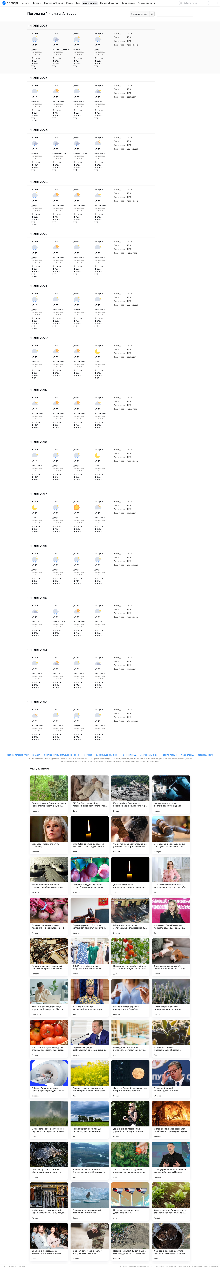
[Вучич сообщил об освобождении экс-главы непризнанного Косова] (171, 1079)
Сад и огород (187, 755)
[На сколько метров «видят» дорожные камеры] (130, 1201)
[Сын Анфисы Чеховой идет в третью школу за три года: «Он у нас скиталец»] (171, 876)
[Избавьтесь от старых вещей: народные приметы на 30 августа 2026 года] (49, 1201)
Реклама (22, 1266)
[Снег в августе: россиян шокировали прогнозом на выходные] (171, 998)
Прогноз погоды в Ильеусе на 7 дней (100, 755)
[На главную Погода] (12, 3)
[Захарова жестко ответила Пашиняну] (49, 835)
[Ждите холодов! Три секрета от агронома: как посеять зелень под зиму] (171, 1201)
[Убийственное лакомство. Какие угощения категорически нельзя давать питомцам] (130, 835)
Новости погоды (169, 755)
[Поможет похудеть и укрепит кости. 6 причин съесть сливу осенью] (90, 876)
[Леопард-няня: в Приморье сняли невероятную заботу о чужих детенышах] (49, 794)
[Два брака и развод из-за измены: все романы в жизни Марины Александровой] (49, 1242)
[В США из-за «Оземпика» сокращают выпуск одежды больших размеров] (90, 957)
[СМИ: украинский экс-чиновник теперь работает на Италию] (171, 1161)
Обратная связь (184, 1266)
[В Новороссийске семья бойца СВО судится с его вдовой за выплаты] (171, 835)
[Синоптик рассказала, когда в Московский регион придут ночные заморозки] (49, 1161)
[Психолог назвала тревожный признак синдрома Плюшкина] (49, 957)
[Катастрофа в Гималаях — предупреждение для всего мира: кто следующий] (130, 794)
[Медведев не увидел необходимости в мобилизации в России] (90, 1039)
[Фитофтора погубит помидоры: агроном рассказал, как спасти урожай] (49, 1039)
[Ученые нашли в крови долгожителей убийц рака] (171, 794)
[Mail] (4, 3)
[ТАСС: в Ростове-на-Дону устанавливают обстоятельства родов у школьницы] (90, 794)
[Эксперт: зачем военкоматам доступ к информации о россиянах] (90, 1242)
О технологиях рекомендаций (165, 1266)
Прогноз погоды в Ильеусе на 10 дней (139, 755)
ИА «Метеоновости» (210, 1266)
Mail (4, 1266)
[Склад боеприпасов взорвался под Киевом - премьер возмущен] (171, 1120)
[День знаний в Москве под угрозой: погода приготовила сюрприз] (130, 1120)
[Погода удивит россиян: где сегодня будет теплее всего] (90, 1120)
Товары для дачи (206, 755)
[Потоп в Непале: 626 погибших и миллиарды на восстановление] (130, 1242)
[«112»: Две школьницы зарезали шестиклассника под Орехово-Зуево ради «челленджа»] (90, 835)
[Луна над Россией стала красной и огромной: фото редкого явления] (130, 1079)
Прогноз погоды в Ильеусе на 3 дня (23, 755)
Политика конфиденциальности (140, 1266)
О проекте (123, 1266)
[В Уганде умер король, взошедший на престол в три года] (90, 998)
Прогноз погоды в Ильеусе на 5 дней (61, 755)
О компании (12, 1266)
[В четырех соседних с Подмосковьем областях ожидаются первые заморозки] (171, 1039)
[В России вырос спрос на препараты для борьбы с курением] (130, 998)
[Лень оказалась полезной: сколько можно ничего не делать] (171, 957)
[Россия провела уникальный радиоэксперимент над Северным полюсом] (90, 1201)
